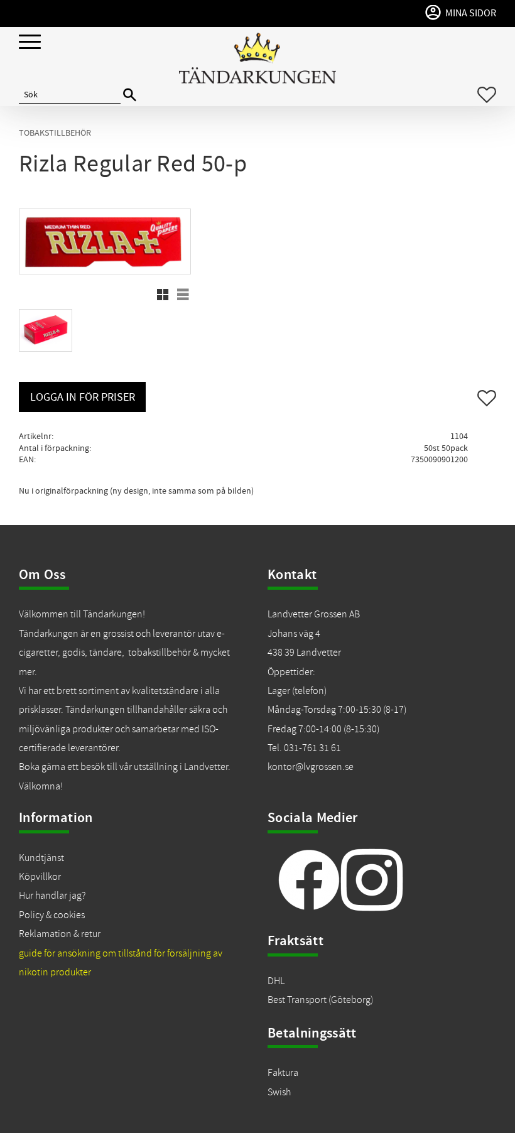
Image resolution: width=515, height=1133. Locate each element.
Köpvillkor (40, 876)
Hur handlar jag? (52, 895)
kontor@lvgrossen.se (311, 767)
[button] (30, 42)
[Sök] (130, 95)
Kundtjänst (41, 858)
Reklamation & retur (59, 934)
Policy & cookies (52, 915)
